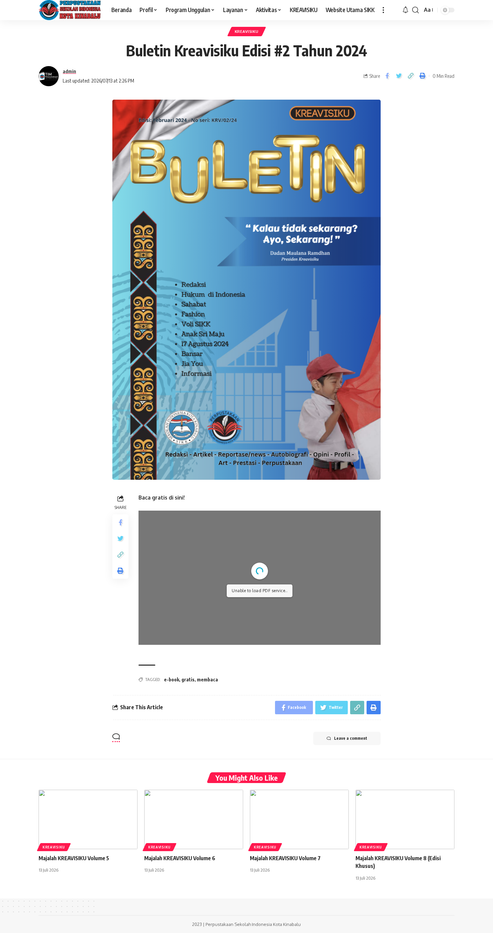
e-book (171, 679)
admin (69, 71)
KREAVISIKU (247, 31)
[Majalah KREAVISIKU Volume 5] (88, 819)
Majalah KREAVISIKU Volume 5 (74, 858)
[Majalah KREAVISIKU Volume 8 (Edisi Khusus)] (404, 819)
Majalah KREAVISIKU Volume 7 (285, 858)
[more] (383, 10)
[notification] (405, 10)
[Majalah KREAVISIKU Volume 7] (299, 819)
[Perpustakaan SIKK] (70, 10)
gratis (188, 679)
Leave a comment (350, 738)
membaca (207, 679)
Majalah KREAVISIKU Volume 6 (179, 858)
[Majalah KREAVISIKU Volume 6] (193, 819)
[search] (415, 10)
